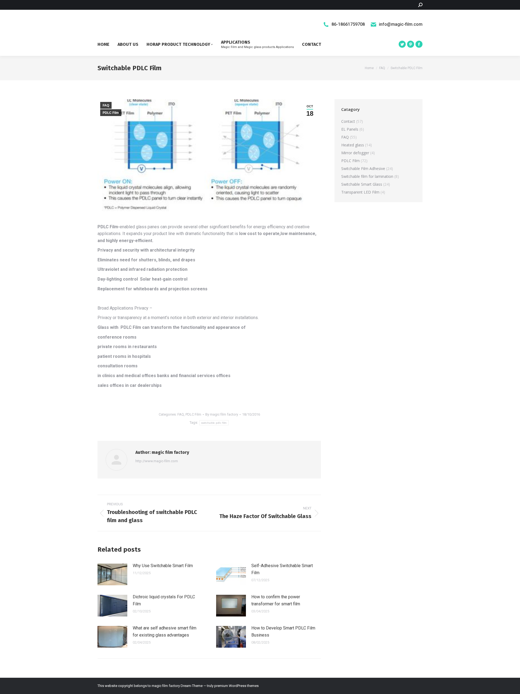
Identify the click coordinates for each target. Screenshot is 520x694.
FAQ (106, 105)
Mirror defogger (355, 152)
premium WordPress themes (236, 686)
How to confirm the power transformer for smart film (275, 600)
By (221, 414)
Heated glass (352, 144)
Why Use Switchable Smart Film (163, 565)
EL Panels (349, 129)
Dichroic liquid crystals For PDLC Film (164, 600)
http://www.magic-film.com (156, 461)
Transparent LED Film (360, 192)
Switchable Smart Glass (361, 184)
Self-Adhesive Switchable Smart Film (282, 569)
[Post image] (112, 574)
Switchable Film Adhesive (363, 168)
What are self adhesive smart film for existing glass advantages (164, 631)
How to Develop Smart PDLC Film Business (283, 631)
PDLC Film (111, 113)
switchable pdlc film (214, 422)
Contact (348, 121)
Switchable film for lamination (367, 176)
